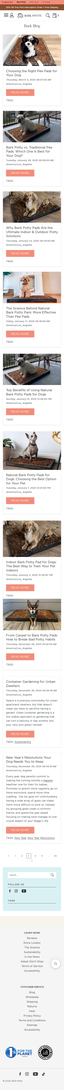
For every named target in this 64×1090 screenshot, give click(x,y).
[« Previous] (8, 857)
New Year (20, 838)
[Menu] (6, 15)
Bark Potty (21, 2)
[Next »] (32, 862)
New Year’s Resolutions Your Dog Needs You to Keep (28, 759)
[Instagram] (27, 1074)
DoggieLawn (7, 2)
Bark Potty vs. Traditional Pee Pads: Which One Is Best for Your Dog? (29, 151)
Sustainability (22, 741)
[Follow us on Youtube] (23, 891)
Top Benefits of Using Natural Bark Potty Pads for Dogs (29, 392)
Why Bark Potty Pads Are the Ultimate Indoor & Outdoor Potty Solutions (32, 232)
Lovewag (46, 2)
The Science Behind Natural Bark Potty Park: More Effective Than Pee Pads (31, 312)
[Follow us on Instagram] (16, 891)
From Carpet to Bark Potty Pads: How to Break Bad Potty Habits (32, 637)
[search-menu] (52, 875)
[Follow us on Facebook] (10, 891)
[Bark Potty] (30, 15)
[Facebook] (20, 1074)
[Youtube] (35, 1074)
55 (55, 856)
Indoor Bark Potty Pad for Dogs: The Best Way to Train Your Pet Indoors (31, 566)
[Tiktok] (43, 1074)
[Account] (12, 15)
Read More (20, 92)
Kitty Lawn (34, 2)
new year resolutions (41, 838)
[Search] (48, 16)
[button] (55, 963)
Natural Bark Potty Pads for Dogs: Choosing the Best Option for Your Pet (31, 479)
